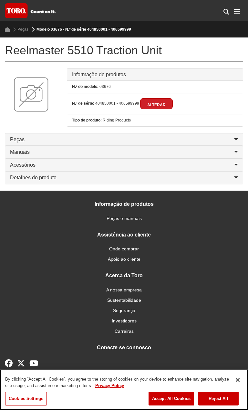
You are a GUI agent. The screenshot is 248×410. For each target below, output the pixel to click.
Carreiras (124, 331)
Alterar (156, 105)
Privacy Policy (109, 385)
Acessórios (23, 165)
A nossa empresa (124, 289)
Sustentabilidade (124, 300)
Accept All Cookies (171, 398)
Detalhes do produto (33, 177)
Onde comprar (124, 248)
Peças (22, 29)
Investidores (124, 320)
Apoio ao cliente (124, 259)
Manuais (20, 152)
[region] (124, 390)
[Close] (238, 380)
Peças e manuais (124, 218)
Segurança (124, 310)
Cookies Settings (26, 398)
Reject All (218, 398)
